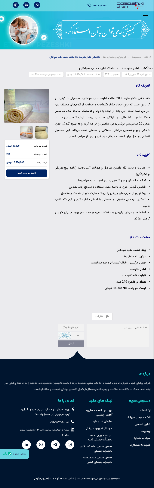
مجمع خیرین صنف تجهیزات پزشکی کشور (100, 437)
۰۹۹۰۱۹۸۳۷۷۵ (100, 6)
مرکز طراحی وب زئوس (45, 479)
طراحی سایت (67, 479)
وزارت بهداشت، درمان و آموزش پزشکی (99, 412)
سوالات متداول (141, 438)
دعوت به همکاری (140, 445)
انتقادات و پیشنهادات (137, 417)
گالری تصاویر (142, 424)
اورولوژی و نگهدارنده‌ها (114, 57)
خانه (146, 57)
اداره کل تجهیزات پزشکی (98, 428)
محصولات (136, 57)
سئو (58, 479)
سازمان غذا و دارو (102, 421)
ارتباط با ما (144, 410)
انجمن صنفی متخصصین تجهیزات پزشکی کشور (97, 459)
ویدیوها (145, 431)
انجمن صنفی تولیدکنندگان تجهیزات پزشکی (96, 448)
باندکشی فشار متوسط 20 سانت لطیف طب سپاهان (74, 57)
